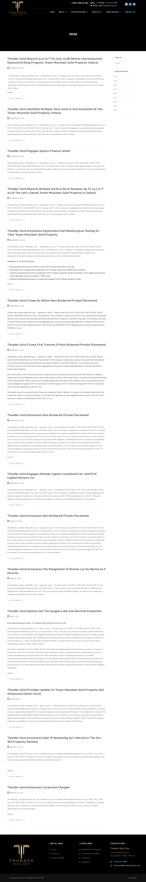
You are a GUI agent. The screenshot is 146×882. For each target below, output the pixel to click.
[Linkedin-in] (130, 4)
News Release (112, 12)
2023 (115, 89)
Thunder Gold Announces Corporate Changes (38, 787)
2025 (115, 80)
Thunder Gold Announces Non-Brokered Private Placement (48, 415)
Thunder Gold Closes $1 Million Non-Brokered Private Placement (52, 300)
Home (52, 12)
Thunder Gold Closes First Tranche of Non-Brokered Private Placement (56, 344)
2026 (115, 76)
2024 (115, 85)
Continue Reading (17, 97)
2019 (115, 106)
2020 (115, 102)
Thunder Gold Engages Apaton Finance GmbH (38, 151)
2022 (115, 93)
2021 (115, 97)
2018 (115, 110)
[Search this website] (126, 63)
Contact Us (130, 12)
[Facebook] (134, 4)
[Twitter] (126, 4)
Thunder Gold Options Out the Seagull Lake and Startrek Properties (54, 611)
